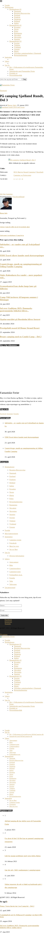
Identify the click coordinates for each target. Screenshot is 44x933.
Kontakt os (13, 73)
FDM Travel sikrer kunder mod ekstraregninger (22, 255)
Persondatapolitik (15, 75)
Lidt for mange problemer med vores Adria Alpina (23, 856)
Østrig (16, 51)
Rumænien (18, 33)
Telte (11, 581)
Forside (7, 5)
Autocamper (13, 562)
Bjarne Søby (12, 105)
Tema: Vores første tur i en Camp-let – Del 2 (17, 906)
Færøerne (17, 19)
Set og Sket (13, 549)
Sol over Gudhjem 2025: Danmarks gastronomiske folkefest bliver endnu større (19, 927)
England (17, 15)
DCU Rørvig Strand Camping (24, 172)
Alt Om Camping (6, 194)
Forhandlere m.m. (15, 575)
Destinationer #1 (15, 9)
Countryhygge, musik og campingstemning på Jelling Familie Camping (21, 265)
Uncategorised (10, 587)
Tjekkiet (17, 45)
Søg (24, 79)
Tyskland (17, 47)
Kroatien (17, 27)
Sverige (17, 43)
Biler (11, 565)
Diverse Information (16, 556)
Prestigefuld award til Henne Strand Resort (20, 328)
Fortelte (12, 578)
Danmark (17, 11)
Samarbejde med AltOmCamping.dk (20, 736)
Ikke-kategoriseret (11, 533)
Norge (16, 29)
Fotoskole (13, 543)
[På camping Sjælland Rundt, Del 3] (22, 160)
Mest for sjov (14, 546)
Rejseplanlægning (20, 55)
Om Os (7, 65)
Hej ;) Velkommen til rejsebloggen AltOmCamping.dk (26, 734)
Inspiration (8, 57)
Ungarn (17, 49)
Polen (16, 31)
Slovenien (17, 37)
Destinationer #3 (15, 41)
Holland (17, 21)
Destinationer (9, 7)
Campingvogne (15, 572)
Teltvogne (13, 584)
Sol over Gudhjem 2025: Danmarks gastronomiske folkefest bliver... (16, 309)
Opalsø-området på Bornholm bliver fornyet (20, 319)
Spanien (17, 39)
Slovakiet (17, 35)
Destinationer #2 (15, 25)
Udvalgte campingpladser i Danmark (27, 53)
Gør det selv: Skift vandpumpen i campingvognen (22, 870)
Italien (16, 23)
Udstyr (7, 61)
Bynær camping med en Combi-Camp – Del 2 (20, 336)
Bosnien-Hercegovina (22, 13)
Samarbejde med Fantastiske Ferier (22, 71)
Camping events (15, 540)
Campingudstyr (15, 568)
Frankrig (17, 17)
